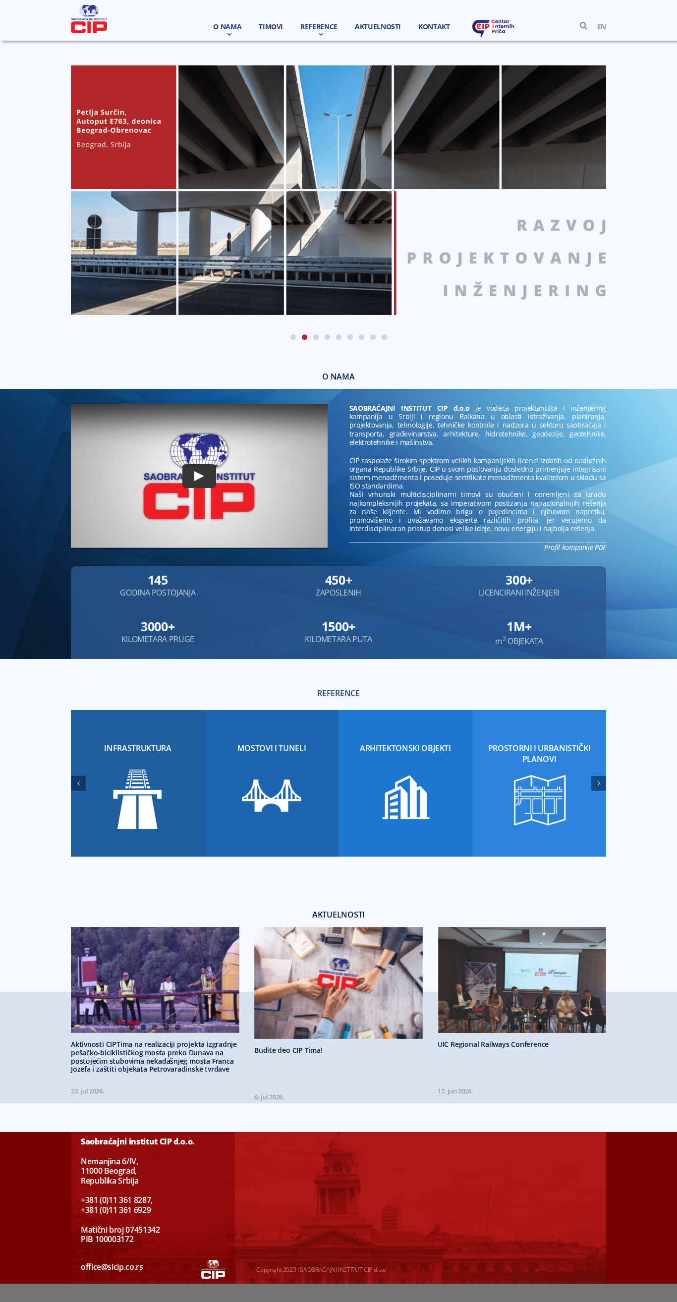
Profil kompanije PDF (575, 547)
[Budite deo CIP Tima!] (338, 983)
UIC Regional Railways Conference (493, 1044)
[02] (338, 190)
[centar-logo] (493, 22)
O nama (338, 376)
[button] (578, 26)
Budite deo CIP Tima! (288, 1050)
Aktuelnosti (338, 914)
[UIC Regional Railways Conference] (522, 980)
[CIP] (89, 8)
